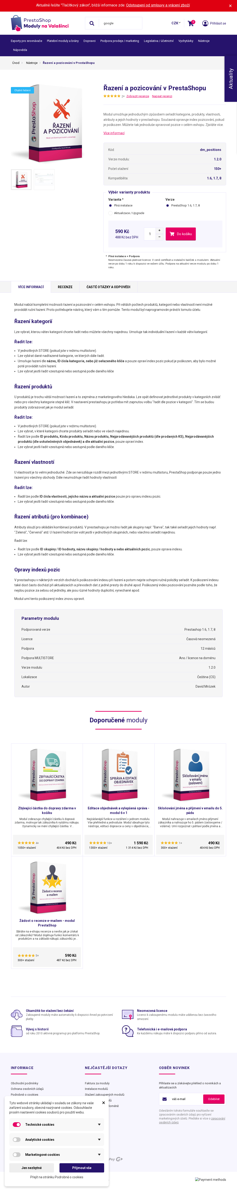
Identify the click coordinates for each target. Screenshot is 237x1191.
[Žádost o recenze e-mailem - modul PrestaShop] (47, 886)
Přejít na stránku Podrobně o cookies (56, 1177)
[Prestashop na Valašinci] (46, 23)
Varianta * (116, 199)
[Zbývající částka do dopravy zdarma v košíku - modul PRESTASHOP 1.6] (47, 773)
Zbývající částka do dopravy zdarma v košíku (47, 810)
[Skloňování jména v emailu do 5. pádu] (190, 773)
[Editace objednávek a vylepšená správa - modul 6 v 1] (118, 773)
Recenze (65, 287)
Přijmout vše (81, 1168)
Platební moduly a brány (63, 41)
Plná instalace (123, 205)
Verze (170, 199)
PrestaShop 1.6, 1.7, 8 (185, 205)
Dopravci (90, 41)
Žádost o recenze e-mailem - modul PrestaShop (47, 923)
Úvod (15, 63)
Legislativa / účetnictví (159, 41)
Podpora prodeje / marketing (119, 41)
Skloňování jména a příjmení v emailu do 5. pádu (190, 810)
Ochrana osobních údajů (27, 1089)
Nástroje (203, 41)
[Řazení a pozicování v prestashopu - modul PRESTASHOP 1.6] (21, 179)
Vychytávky (185, 41)
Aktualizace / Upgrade (129, 213)
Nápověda (20, 50)
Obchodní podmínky (24, 1083)
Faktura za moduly (97, 1083)
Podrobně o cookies (24, 1094)
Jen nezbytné (32, 1168)
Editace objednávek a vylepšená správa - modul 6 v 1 (118, 810)
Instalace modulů (96, 1089)
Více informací (114, 133)
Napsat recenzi (162, 96)
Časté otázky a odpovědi (108, 287)
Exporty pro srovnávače (26, 41)
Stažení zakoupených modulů (104, 1094)
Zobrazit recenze (137, 96)
